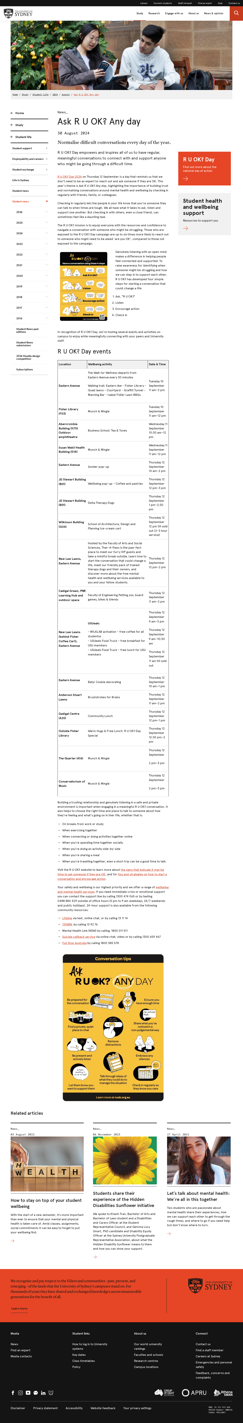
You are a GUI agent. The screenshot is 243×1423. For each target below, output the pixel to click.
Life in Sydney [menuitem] (20, 180)
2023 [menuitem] (19, 244)
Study (139, 13)
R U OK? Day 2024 (70, 176)
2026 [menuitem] (19, 212)
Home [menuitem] (19, 113)
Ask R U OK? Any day (86, 94)
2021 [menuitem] (19, 265)
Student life (40, 94)
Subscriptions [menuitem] (24, 369)
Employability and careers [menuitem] (27, 159)
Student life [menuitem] (23, 137)
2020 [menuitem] (19, 276)
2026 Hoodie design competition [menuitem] (28, 357)
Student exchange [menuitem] (23, 169)
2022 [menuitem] (19, 254)
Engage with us (174, 13)
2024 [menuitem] (19, 233)
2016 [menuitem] (19, 318)
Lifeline (67, 918)
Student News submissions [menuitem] (24, 344)
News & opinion (213, 13)
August (66, 94)
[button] (236, 13)
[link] (144, 3)
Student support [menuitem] (22, 148)
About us (193, 13)
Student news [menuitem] (20, 190)
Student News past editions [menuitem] (27, 330)
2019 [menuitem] (19, 286)
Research (154, 13)
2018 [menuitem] (19, 297)
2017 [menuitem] (19, 307)
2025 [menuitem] (19, 222)
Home (15, 94)
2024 (55, 94)
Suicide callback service (78, 937)
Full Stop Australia (74, 943)
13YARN (67, 924)
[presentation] (47, 1183)
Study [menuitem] (19, 125)
